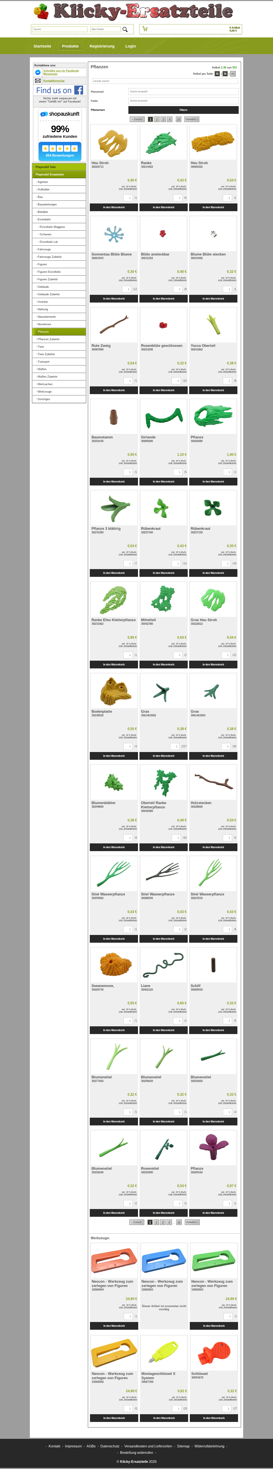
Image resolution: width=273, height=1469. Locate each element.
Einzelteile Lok (49, 241)
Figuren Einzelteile (49, 271)
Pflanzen (43, 331)
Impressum (73, 1446)
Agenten (43, 182)
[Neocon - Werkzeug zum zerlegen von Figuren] (114, 1260)
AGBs (91, 1446)
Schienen (45, 234)
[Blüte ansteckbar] (163, 233)
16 (178, 119)
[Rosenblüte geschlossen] (163, 325)
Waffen (42, 369)
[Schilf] (213, 965)
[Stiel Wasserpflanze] (114, 873)
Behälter (43, 212)
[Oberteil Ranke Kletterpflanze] (163, 782)
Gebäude (43, 286)
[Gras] (163, 691)
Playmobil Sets (46, 167)
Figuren (42, 264)
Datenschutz (109, 1446)
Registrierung (102, 46)
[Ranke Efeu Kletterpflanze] (114, 599)
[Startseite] (131, 12)
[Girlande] (163, 416)
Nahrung (43, 309)
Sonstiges (44, 399)
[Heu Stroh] (114, 142)
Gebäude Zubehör (49, 294)
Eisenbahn (44, 219)
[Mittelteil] (163, 599)
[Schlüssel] (214, 1353)
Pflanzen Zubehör (49, 339)
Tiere (41, 346)
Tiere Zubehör (46, 354)
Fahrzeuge (44, 249)
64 (232, 73)
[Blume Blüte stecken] (213, 233)
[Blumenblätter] (114, 782)
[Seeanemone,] (114, 965)
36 (217, 73)
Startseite (42, 46)
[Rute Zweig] (114, 325)
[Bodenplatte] (114, 691)
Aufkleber (43, 189)
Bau (40, 197)
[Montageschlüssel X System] (164, 1353)
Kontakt (54, 1446)
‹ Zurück (137, 119)
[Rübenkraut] (163, 508)
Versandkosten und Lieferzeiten (148, 1446)
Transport (43, 361)
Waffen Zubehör (47, 376)
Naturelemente (47, 316)
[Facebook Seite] (59, 93)
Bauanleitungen (47, 204)
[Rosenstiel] (163, 1148)
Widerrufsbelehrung (209, 1446)
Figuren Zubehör (48, 279)
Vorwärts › (192, 119)
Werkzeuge (45, 391)
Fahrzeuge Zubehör (50, 256)
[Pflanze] (213, 416)
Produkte (70, 46)
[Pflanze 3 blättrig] (114, 508)
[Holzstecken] (213, 782)
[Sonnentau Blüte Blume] (114, 233)
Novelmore (44, 324)
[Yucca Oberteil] (213, 325)
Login (130, 46)
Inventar (43, 301)
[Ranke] (163, 142)
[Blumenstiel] (114, 1056)
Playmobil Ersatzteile (50, 174)
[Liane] (163, 965)
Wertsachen (45, 384)
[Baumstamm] (114, 416)
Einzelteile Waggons (52, 227)
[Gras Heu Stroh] (213, 599)
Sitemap (183, 1446)
